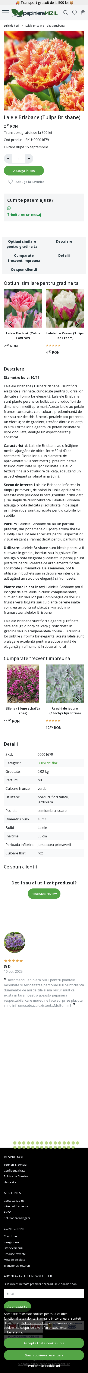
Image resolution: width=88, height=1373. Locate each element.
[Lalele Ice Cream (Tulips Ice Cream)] (65, 308)
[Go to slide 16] (77, 1143)
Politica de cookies (34, 1323)
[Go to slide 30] (73, 1147)
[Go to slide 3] (48, 107)
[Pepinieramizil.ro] (35, 12)
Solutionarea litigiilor (17, 1218)
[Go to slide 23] (41, 1147)
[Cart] (83, 12)
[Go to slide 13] (64, 1143)
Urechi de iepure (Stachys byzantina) (65, 710)
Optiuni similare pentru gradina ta (22, 244)
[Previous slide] (10, 324)
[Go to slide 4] (23, 1143)
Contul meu (11, 1236)
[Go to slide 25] (50, 1147)
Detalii (64, 255)
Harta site (10, 1182)
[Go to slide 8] (41, 1143)
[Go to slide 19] (23, 1147)
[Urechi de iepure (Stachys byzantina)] (65, 683)
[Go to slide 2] (44, 107)
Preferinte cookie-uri (44, 1366)
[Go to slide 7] (37, 1143)
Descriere (64, 241)
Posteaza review (44, 893)
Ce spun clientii (24, 269)
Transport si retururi (17, 1265)
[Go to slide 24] (46, 1147)
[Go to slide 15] (73, 1143)
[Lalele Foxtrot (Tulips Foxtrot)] (23, 308)
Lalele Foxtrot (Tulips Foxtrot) (23, 335)
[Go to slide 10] (50, 1143)
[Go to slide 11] (55, 1143)
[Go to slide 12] (59, 1143)
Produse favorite (15, 1254)
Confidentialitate (14, 1170)
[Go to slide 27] (59, 1147)
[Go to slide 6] (32, 1143)
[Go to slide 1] (39, 107)
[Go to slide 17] (14, 1147)
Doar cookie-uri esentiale (44, 1355)
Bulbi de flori (11, 25)
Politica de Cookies (16, 1176)
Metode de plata (14, 1260)
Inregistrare (11, 1242)
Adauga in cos (24, 170)
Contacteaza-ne (14, 1200)
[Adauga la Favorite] (36, 322)
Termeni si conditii (15, 1164)
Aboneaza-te (17, 1306)
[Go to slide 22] (37, 1147)
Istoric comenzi (13, 1248)
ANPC (7, 1212)
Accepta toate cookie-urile (44, 1343)
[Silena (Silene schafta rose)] (23, 683)
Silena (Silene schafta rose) (23, 710)
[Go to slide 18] (19, 1147)
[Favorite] (74, 12)
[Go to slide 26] (55, 1147)
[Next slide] (77, 324)
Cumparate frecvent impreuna (24, 258)
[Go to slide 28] (64, 1147)
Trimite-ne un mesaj (24, 214)
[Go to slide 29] (68, 1147)
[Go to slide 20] (28, 1147)
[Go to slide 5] (28, 1143)
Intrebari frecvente (16, 1206)
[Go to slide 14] (68, 1143)
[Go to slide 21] (32, 1147)
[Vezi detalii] (51, 322)
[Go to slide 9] (46, 1143)
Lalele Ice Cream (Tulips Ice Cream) (65, 335)
